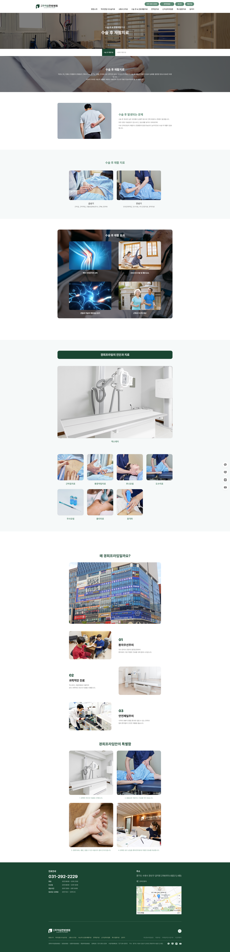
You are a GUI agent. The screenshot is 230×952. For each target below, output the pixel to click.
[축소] (179, 898)
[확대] (179, 895)
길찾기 (178, 912)
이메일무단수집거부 (167, 937)
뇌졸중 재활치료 (121, 52)
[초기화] (179, 901)
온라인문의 (143, 881)
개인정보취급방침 (148, 937)
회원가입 (189, 4)
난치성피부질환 (167, 9)
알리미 (191, 9)
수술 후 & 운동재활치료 (139, 9)
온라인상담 (167, 4)
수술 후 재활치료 (108, 52)
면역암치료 (155, 9)
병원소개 (94, 9)
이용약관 (157, 937)
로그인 (180, 4)
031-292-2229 (152, 4)
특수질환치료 (181, 9)
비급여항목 (178, 937)
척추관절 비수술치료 (108, 9)
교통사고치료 (123, 9)
